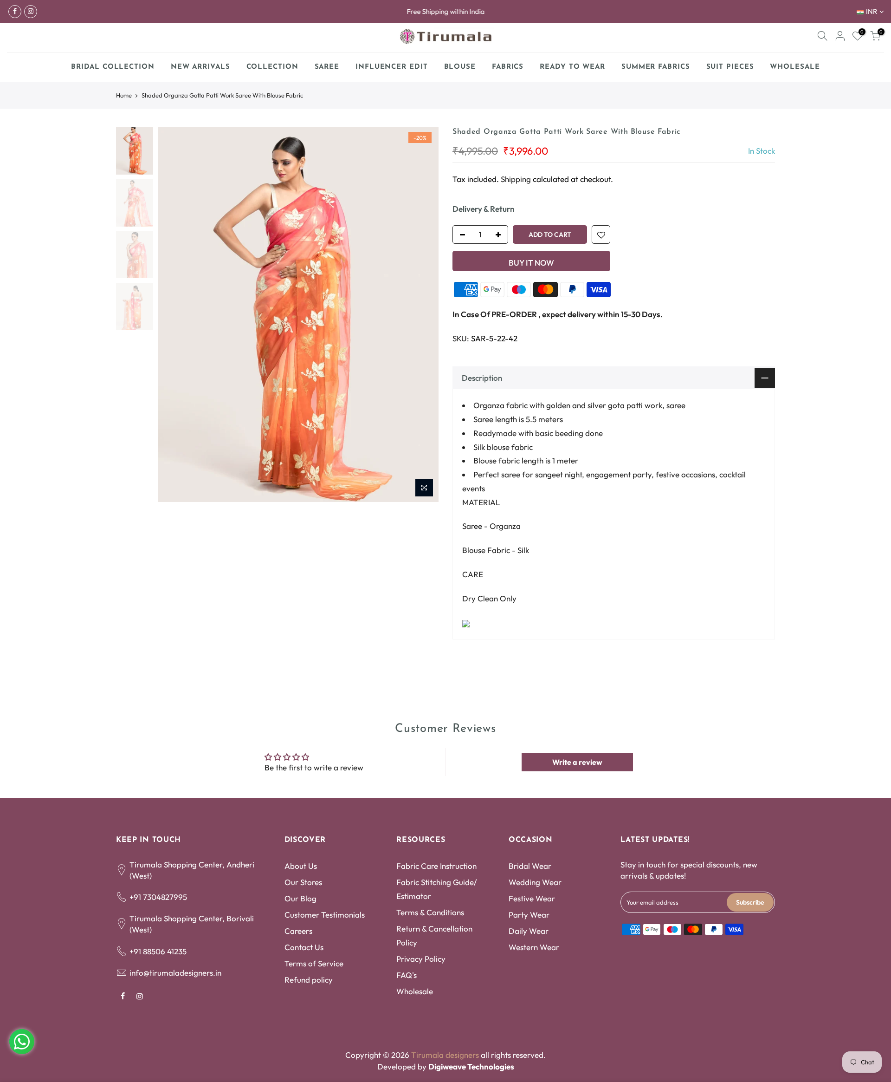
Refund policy (308, 979)
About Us (300, 866)
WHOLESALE (795, 67)
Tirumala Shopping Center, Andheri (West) (191, 870)
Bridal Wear (530, 866)
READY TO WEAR (572, 67)
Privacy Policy (421, 959)
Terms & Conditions (430, 912)
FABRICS (507, 67)
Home (124, 95)
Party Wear (529, 914)
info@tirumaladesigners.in (175, 973)
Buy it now (531, 262)
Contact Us (303, 947)
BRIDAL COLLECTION (112, 67)
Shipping (516, 179)
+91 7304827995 (158, 897)
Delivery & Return (483, 209)
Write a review (577, 762)
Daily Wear (529, 931)
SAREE (327, 67)
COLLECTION (272, 67)
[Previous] (174, 314)
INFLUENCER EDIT (391, 67)
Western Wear (534, 947)
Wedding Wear (535, 882)
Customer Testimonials (324, 914)
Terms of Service (313, 963)
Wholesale (414, 991)
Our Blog (300, 898)
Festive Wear (532, 898)
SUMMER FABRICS (659, 65)
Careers (298, 931)
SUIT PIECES (730, 67)
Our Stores (303, 882)
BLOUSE (460, 67)
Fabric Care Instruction (436, 866)
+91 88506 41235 (158, 951)
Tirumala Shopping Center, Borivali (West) (191, 923)
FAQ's (406, 975)
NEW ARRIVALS (200, 67)
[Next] (422, 314)
